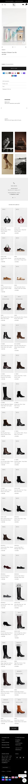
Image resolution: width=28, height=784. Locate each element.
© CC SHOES (9, 771)
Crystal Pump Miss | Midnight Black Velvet (19, 548)
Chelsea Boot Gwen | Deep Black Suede (20, 519)
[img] (14, 99)
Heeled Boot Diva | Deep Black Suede (19, 405)
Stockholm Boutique (5, 742)
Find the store (18, 745)
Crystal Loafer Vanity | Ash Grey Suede (7, 605)
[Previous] (2, 47)
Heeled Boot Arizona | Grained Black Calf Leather (20, 692)
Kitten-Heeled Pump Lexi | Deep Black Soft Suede (6, 519)
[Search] (5, 4)
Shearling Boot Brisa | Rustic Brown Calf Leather (20, 317)
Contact (3, 740)
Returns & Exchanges (6, 747)
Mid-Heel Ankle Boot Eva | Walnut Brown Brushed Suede (20, 347)
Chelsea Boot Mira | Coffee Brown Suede (20, 376)
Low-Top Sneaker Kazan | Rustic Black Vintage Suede (20, 259)
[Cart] (25, 4)
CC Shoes (3, 344)
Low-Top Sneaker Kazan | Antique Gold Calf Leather (20, 287)
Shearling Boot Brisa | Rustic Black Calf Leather (7, 317)
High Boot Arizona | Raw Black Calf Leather (19, 663)
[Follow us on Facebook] (17, 757)
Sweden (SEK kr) (5, 767)
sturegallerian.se (5, 762)
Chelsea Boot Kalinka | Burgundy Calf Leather (6, 376)
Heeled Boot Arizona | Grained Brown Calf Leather (7, 721)
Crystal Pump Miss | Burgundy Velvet (5, 576)
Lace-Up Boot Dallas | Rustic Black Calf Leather (20, 433)
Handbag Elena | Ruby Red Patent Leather (20, 230)
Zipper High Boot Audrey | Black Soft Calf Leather (7, 663)
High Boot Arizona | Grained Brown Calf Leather (7, 692)
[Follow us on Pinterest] (23, 757)
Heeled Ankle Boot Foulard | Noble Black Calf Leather (7, 346)
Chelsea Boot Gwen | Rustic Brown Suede (7, 548)
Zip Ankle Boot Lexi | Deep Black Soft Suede (20, 490)
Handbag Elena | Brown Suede (6, 259)
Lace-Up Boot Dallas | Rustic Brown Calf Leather (7, 462)
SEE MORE (14, 728)
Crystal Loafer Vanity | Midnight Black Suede (19, 576)
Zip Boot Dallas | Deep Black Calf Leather (20, 462)
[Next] (25, 47)
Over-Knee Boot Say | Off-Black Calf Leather (20, 605)
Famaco (3, 50)
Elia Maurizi (17, 344)
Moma (15, 256)
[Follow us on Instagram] (20, 757)
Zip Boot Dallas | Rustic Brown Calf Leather (6, 490)
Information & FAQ (5, 745)
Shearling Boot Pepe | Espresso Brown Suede (6, 433)
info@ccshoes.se (18, 749)
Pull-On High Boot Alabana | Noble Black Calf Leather (7, 405)
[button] (14, 81)
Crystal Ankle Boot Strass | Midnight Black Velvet (7, 633)
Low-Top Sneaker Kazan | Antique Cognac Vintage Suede (6, 288)
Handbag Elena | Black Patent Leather (6, 230)
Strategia (16, 517)
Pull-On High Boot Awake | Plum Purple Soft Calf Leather (20, 634)
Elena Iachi (3, 228)
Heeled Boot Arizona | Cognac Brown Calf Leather (20, 721)
